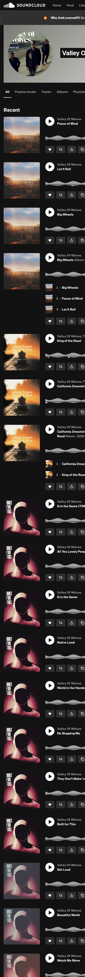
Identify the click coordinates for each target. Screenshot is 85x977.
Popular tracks (25, 91)
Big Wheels (70, 287)
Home (57, 5)
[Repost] (60, 149)
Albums (62, 91)
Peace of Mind (72, 298)
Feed (70, 5)
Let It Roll (69, 309)
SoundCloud (24, 5)
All (7, 91)
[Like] (49, 149)
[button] (49, 121)
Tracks (46, 91)
